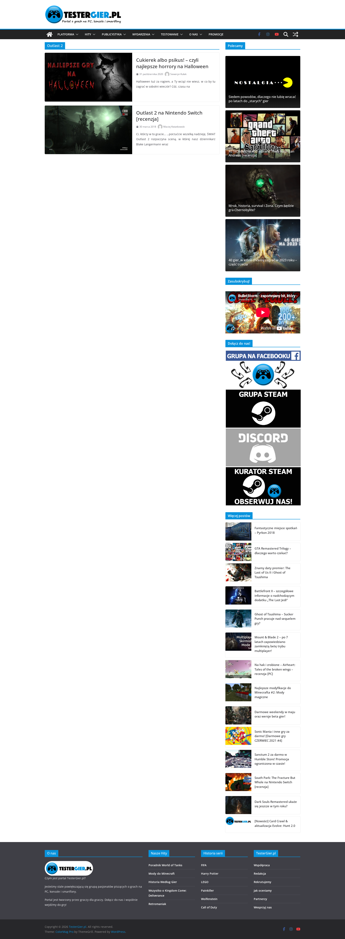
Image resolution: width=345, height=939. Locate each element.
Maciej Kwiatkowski (174, 126)
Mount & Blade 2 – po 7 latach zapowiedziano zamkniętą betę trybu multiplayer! (271, 644)
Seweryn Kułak (178, 74)
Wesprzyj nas (263, 907)
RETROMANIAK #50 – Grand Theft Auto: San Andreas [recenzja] (261, 153)
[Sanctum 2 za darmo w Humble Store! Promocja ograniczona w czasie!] (238, 760)
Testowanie (169, 34)
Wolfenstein (209, 899)
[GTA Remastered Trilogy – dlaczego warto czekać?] (238, 552)
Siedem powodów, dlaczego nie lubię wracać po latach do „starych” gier (262, 99)
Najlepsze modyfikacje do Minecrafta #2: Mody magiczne (273, 692)
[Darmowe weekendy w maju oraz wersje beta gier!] (238, 715)
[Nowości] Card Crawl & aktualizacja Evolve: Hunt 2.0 (275, 823)
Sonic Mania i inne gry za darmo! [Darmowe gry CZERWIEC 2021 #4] (272, 735)
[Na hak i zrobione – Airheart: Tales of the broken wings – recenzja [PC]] (238, 670)
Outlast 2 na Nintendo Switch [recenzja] (169, 115)
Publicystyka (112, 34)
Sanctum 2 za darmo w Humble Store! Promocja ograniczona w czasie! (272, 758)
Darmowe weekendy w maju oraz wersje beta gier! (275, 714)
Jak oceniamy (263, 890)
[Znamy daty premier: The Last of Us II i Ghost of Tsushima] (238, 573)
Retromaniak (157, 904)
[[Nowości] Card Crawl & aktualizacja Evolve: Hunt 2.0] (238, 824)
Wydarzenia (141, 34)
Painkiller (207, 890)
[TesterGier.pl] (49, 34)
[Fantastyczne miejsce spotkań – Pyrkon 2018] (238, 531)
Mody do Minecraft (162, 873)
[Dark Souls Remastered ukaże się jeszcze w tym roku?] (238, 805)
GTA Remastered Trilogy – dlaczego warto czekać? (273, 550)
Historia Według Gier (163, 882)
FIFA (203, 865)
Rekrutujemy (262, 882)
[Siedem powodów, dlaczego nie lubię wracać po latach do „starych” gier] (262, 82)
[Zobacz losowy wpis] (295, 34)
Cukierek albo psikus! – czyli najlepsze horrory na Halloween (172, 63)
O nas (193, 34)
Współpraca (262, 865)
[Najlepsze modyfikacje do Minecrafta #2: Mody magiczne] (238, 693)
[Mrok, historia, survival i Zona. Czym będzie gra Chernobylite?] (262, 191)
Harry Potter (209, 873)
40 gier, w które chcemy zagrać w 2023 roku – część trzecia (263, 262)
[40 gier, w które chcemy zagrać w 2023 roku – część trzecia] (262, 245)
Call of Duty (209, 907)
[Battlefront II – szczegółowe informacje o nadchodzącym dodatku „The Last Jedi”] (238, 596)
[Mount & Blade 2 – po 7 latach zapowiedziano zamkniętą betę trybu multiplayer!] (238, 645)
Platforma (66, 34)
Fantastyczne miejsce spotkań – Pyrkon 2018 (276, 530)
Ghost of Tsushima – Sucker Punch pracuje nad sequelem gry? (275, 618)
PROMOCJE (216, 34)
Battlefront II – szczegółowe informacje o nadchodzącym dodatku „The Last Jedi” (274, 595)
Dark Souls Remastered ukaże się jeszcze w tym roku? (276, 804)
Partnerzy (260, 899)
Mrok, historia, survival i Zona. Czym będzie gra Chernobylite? (261, 208)
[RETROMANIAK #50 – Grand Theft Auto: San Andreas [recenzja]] (262, 136)
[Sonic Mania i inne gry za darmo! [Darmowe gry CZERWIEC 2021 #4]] (238, 737)
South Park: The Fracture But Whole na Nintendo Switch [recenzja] (275, 782)
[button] (76, 34)
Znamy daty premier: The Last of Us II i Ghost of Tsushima (272, 572)
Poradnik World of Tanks (165, 865)
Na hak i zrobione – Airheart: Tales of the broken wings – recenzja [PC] (275, 669)
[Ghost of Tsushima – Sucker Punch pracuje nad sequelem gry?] (238, 620)
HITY (88, 34)
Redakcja (260, 873)
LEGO (204, 882)
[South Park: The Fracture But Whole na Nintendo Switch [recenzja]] (238, 783)
